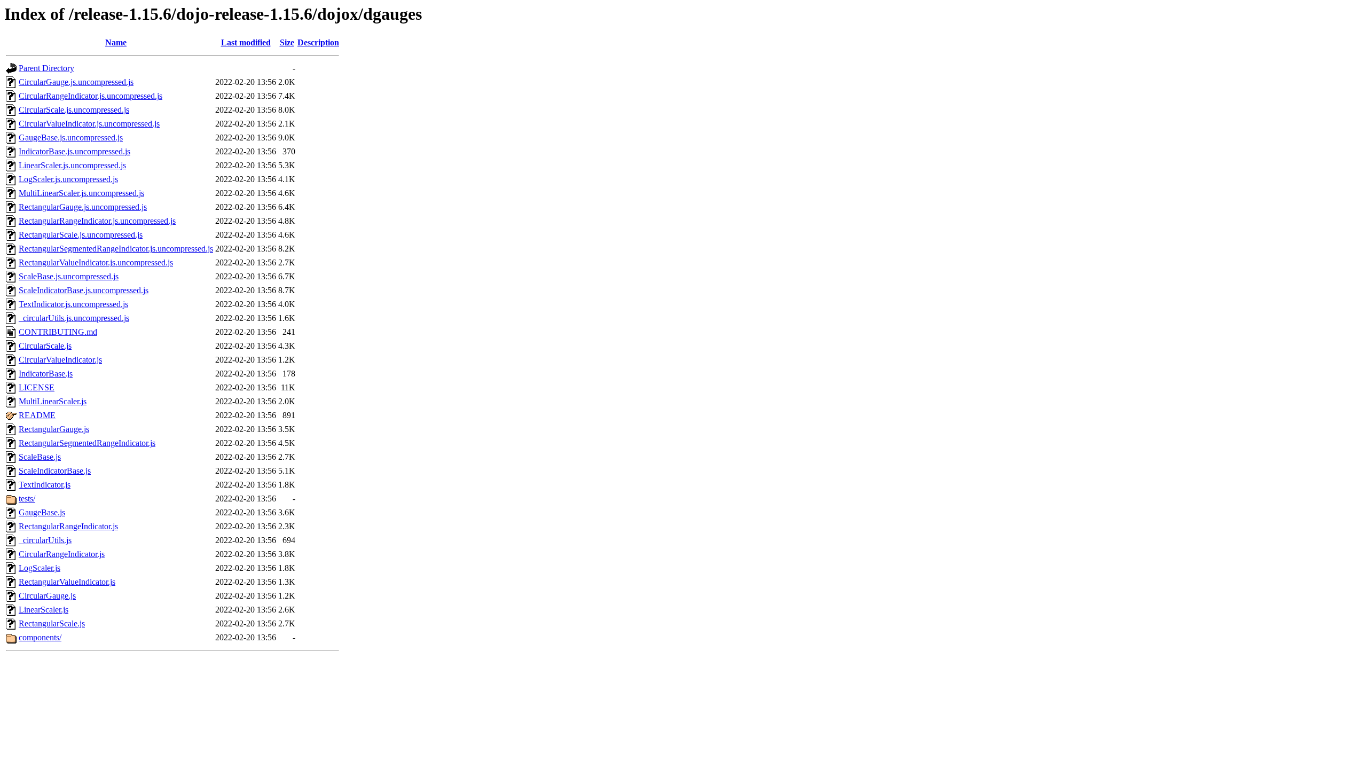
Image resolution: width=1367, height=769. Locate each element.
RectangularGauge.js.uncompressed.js (83, 206)
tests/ (27, 498)
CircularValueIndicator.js (60, 359)
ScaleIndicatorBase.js (55, 470)
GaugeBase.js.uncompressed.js (71, 137)
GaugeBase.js (42, 512)
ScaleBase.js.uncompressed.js (69, 276)
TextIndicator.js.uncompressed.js (73, 304)
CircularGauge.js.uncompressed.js (76, 82)
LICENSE (36, 387)
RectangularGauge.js (54, 429)
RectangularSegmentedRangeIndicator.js (87, 443)
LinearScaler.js (43, 609)
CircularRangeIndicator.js (62, 554)
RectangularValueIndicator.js (67, 581)
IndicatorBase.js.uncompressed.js (74, 151)
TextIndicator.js (44, 484)
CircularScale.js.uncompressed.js (74, 109)
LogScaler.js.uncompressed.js (68, 179)
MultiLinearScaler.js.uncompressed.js (81, 193)
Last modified (246, 42)
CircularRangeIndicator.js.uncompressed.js (90, 95)
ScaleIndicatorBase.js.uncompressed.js (83, 290)
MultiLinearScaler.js (53, 401)
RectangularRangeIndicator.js (68, 526)
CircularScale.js (45, 345)
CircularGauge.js (47, 595)
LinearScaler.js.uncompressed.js (72, 165)
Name (116, 42)
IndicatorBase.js (46, 373)
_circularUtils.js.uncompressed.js (74, 318)
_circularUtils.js (45, 540)
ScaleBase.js (40, 456)
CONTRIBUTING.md (58, 331)
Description (318, 42)
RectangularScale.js (52, 623)
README (37, 415)
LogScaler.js (39, 567)
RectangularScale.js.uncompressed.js (81, 234)
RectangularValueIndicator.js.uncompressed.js (96, 262)
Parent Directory (46, 68)
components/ (40, 637)
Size (287, 42)
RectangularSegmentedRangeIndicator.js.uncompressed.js (116, 248)
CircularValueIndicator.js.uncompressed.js (89, 123)
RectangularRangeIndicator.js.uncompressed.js (97, 220)
